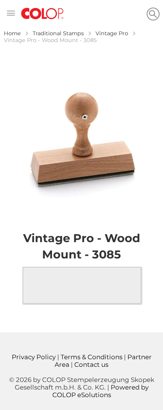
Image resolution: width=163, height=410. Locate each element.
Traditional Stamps (58, 33)
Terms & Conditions (91, 357)
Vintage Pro (112, 33)
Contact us (91, 364)
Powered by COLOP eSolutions (100, 391)
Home (12, 33)
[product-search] (153, 14)
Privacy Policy (34, 357)
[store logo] (42, 14)
